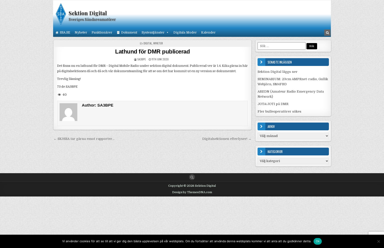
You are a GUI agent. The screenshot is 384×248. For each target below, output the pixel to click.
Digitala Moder (185, 32)
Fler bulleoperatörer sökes (279, 111)
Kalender (208, 32)
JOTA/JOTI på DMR (273, 104)
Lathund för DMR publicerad (152, 51)
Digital (148, 43)
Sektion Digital (88, 12)
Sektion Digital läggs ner (278, 71)
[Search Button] (192, 177)
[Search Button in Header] (327, 33)
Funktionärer (102, 32)
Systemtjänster (153, 32)
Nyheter (81, 32)
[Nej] (378, 241)
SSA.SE (65, 32)
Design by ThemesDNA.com (192, 192)
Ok (318, 241)
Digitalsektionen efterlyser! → (226, 139)
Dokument (129, 32)
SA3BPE (141, 59)
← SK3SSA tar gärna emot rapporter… (84, 139)
